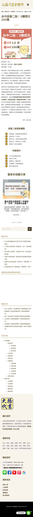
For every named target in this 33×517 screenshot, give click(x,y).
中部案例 (12, 11)
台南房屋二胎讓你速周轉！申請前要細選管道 (17, 324)
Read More (16, 214)
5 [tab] (19, 222)
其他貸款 (10, 343)
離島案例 (10, 391)
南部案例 (10, 386)
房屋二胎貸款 (18, 64)
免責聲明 (22, 511)
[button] (25, 4)
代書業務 (13, 363)
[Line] (28, 513)
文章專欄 (7, 340)
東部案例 (10, 389)
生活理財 (13, 373)
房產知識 (13, 366)
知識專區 (10, 361)
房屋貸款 (10, 356)
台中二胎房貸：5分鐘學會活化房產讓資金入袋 (17, 308)
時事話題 (13, 368)
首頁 (2, 11)
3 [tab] (16, 222)
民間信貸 (10, 358)
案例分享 (7, 11)
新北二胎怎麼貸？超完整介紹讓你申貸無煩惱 (17, 316)
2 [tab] (14, 222)
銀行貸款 (13, 351)
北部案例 (10, 384)
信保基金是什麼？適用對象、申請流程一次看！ (17, 267)
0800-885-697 (19, 462)
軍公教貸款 (11, 376)
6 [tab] (21, 222)
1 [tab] (12, 222)
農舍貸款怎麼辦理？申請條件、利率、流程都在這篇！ (16, 189)
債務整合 (5, 492)
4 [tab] (17, 222)
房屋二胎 (5, 484)
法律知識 (13, 371)
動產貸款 (13, 348)
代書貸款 (13, 346)
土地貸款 (10, 353)
